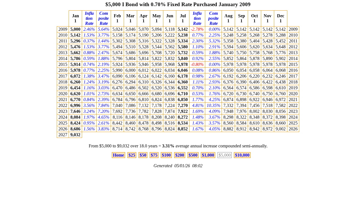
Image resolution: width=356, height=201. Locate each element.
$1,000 (208, 155)
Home (118, 155)
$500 (193, 155)
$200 (179, 155)
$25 (131, 155)
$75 (154, 155)
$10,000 (242, 155)
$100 (166, 155)
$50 (143, 155)
